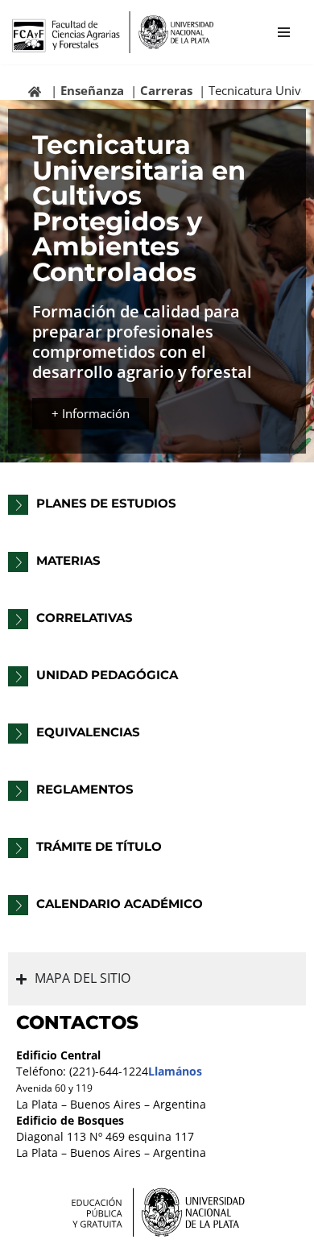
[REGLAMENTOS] (18, 791)
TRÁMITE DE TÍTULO (99, 846)
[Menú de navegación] (284, 32)
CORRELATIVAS (84, 617)
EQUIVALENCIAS (88, 732)
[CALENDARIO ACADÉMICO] (18, 905)
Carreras (166, 90)
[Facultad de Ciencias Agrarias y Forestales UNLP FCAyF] (112, 32)
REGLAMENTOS (85, 789)
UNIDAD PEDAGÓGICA (107, 674)
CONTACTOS (77, 1022)
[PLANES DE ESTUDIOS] (18, 505)
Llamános (175, 1071)
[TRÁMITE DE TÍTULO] (18, 848)
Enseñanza (92, 90)
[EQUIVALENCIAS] (18, 733)
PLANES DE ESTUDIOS (106, 503)
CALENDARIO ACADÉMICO (119, 903)
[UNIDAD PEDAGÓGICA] (18, 676)
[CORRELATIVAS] (18, 619)
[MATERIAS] (18, 562)
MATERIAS (68, 560)
